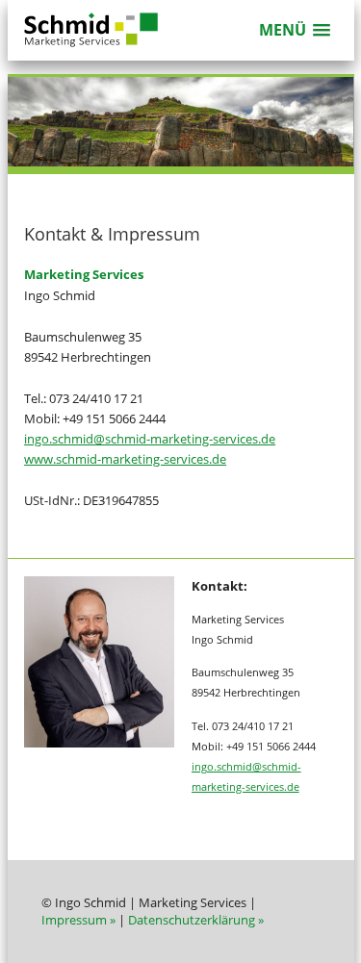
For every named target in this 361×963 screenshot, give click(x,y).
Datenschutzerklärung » (196, 919)
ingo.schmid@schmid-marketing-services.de (149, 438)
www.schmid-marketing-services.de (125, 459)
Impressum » (78, 919)
